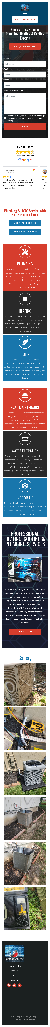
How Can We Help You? (14, 90)
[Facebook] (9, 985)
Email (6, 69)
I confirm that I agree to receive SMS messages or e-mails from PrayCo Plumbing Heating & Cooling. (26, 118)
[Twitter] (20, 985)
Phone (6, 79)
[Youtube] (14, 985)
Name (6, 58)
